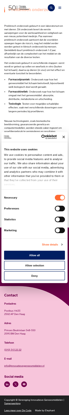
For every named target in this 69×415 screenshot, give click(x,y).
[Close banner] (63, 137)
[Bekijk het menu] (59, 7)
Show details (50, 244)
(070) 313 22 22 (12, 349)
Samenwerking (12, 403)
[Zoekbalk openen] (51, 7)
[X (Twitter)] (15, 384)
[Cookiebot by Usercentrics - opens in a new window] (42, 137)
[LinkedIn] (7, 384)
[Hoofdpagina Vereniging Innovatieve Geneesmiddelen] (18, 7)
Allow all (34, 255)
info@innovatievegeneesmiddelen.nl (24, 365)
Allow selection (34, 265)
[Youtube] (24, 384)
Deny (34, 275)
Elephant (50, 410)
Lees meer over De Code (17, 410)
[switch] (60, 208)
